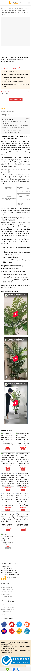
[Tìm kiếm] (26, 2)
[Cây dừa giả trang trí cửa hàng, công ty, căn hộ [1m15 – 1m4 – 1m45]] (8, 537)
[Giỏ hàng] (29, 2)
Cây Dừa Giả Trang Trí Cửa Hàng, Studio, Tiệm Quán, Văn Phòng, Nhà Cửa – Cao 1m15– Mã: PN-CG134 (8, 444)
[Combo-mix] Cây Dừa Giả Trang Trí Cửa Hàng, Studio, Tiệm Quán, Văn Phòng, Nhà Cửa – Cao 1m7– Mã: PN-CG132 (8, 464)
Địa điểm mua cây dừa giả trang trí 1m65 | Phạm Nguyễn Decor (14, 128)
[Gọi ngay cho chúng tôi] (7, 669)
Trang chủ (3, 8)
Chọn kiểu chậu (5, 91)
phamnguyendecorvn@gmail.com (17, 274)
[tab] (15, 108)
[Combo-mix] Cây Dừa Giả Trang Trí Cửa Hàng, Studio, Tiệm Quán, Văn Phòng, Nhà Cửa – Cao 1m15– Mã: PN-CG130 (8, 484)
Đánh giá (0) (5, 115)
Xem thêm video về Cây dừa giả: (12, 132)
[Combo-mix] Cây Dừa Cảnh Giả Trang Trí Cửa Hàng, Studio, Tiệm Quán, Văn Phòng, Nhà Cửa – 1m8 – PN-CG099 (8, 525)
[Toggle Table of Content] (26, 119)
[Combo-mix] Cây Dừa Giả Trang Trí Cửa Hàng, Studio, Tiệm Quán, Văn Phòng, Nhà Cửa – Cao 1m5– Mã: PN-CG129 (23, 484)
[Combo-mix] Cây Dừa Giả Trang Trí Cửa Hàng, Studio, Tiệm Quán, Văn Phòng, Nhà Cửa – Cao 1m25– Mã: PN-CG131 (23, 464)
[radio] (5, 94)
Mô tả (3, 108)
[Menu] (2, 2)
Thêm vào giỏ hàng (15, 99)
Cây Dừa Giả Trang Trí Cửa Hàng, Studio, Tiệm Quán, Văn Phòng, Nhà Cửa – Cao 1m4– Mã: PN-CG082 (23, 525)
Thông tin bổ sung (7, 111)
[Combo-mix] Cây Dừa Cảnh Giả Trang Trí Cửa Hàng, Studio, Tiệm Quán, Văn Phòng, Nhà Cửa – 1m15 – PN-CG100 (23, 504)
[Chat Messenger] (18, 669)
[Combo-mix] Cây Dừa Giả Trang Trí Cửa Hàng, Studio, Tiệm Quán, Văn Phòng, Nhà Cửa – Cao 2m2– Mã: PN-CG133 (23, 444)
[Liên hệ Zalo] (13, 669)
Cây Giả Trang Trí (18, 8)
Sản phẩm (10, 8)
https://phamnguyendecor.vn (17, 271)
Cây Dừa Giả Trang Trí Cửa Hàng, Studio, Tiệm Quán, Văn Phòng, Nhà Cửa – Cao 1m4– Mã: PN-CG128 (8, 504)
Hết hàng (8, 548)
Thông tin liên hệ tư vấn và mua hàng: (13, 130)
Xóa (28, 91)
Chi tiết (7, 449)
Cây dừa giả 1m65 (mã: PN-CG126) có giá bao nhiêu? (15, 125)
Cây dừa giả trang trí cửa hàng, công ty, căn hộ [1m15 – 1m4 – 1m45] (7, 543)
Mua (23, 449)
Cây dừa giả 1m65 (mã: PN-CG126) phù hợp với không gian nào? (15, 122)
